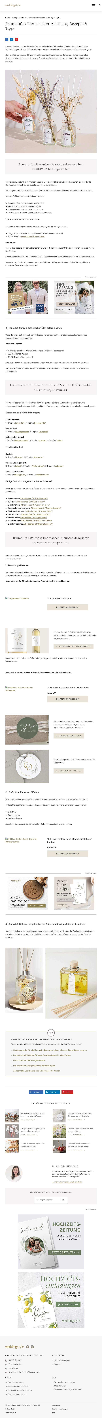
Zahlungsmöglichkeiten (17, 1394)
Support (58, 1364)
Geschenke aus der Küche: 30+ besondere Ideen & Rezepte (27, 1115)
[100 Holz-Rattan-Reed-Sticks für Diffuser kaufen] (24, 840)
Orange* (42, 440)
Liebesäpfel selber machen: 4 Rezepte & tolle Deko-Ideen (75, 1146)
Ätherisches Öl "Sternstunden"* (38, 524)
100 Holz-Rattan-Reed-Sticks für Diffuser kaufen (69, 841)
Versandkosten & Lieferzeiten (20, 1390)
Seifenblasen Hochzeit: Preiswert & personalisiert (75, 1131)
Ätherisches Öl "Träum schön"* (35, 514)
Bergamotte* (40, 423)
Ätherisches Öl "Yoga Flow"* (33, 517)
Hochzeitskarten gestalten (18, 1386)
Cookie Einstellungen (60, 1409)
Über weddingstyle (62, 1360)
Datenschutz (9, 1409)
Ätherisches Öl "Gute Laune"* (34, 498)
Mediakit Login (60, 1386)
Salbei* (18, 466)
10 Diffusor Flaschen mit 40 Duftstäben (68, 687)
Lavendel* (19, 423)
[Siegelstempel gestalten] (28, 893)
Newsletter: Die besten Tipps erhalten (24, 1372)
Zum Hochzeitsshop (16, 1382)
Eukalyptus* (19, 474)
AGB (53, 1412)
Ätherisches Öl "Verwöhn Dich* (35, 505)
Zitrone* (19, 457)
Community (13, 1368)
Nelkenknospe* (21, 440)
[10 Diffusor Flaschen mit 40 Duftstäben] (24, 689)
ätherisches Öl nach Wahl (32, 237)
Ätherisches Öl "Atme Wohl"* (39, 511)
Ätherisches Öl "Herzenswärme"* (36, 521)
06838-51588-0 (15, 1360)
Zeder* (59, 440)
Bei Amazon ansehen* (67, 607)
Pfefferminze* (38, 466)
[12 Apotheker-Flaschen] (24, 598)
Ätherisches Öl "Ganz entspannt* (46, 508)
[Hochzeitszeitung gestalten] (51, 1241)
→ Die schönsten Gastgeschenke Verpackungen (33, 1065)
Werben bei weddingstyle (64, 1382)
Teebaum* (58, 466)
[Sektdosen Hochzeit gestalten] (74, 297)
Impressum (56, 1406)
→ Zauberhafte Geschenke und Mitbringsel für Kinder (35, 1071)
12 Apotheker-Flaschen (59, 598)
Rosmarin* (38, 457)
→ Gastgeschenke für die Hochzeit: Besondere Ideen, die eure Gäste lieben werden (49, 1050)
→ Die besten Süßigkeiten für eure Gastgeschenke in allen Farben (41, 1055)
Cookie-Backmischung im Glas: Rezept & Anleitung (27, 1146)
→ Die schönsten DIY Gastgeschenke (28, 1060)
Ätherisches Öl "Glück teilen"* (31, 502)
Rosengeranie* (22, 431)
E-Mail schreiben (16, 1364)
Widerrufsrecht (10, 1412)
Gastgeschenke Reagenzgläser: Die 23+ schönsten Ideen (27, 1131)
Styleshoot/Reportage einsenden (67, 1389)
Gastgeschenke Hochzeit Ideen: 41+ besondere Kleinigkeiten (75, 1115)
